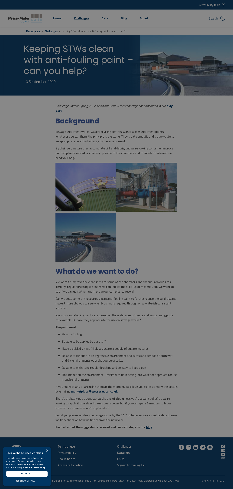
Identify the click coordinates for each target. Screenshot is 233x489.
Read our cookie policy (34, 467)
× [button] (47, 450)
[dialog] (27, 466)
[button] (27, 481)
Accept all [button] (27, 473)
